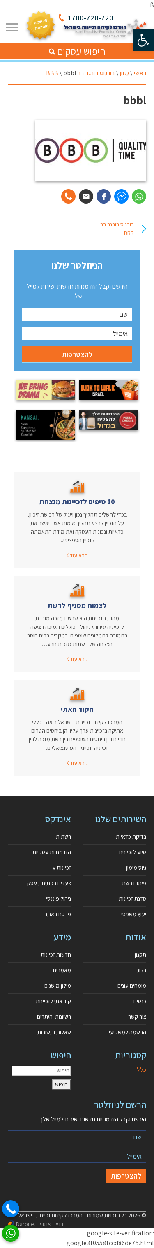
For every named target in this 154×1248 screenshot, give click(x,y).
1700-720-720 (90, 17)
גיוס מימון (136, 867)
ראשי (140, 73)
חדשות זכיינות (56, 954)
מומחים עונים (131, 985)
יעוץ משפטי (133, 914)
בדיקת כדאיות (131, 836)
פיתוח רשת (134, 883)
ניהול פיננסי (58, 898)
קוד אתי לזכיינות (53, 1001)
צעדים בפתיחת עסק (49, 883)
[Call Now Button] (10, 1208)
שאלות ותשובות (54, 1032)
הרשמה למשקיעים (126, 1032)
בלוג (141, 970)
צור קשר (137, 1016)
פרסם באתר (57, 914)
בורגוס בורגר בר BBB (80, 73)
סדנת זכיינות (132, 898)
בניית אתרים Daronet (39, 1224)
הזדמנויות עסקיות (51, 852)
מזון (124, 73)
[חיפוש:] (41, 1070)
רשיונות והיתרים (54, 1016)
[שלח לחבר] (86, 196)
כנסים (139, 1001)
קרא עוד (78, 555)
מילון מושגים (57, 985)
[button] (143, 40)
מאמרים (62, 970)
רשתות (63, 836)
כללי (141, 1070)
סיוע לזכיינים (132, 852)
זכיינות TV (60, 867)
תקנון (140, 954)
